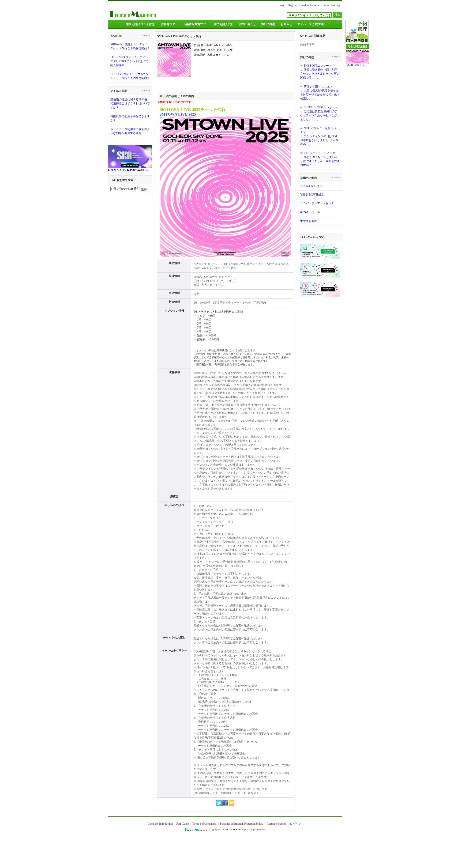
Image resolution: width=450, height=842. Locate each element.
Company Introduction (160, 823)
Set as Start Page (331, 5)
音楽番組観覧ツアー (196, 24)
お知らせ (286, 24)
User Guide (182, 823)
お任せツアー (169, 24)
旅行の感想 (268, 24)
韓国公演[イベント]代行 (141, 24)
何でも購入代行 (224, 24)
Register (292, 5)
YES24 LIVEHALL (311, 186)
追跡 (144, 189)
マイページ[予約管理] (311, 24)
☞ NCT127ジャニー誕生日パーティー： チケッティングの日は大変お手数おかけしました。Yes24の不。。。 (319, 136)
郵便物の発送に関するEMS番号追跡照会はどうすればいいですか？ (130, 103)
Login (282, 5)
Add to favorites (310, 5)
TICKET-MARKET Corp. (233, 829)
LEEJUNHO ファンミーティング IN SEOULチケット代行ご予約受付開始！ (129, 61)
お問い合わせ (247, 24)
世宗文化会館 (308, 221)
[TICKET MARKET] (132, 18)
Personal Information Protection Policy (241, 823)
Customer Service (276, 823)
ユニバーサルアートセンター (318, 203)
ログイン (295, 823)
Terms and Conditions (204, 823)
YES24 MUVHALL (311, 194)
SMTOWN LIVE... (357, 65)
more (146, 35)
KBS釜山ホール (310, 212)
